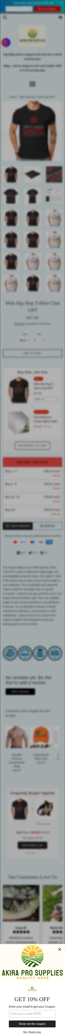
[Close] (59, 949)
